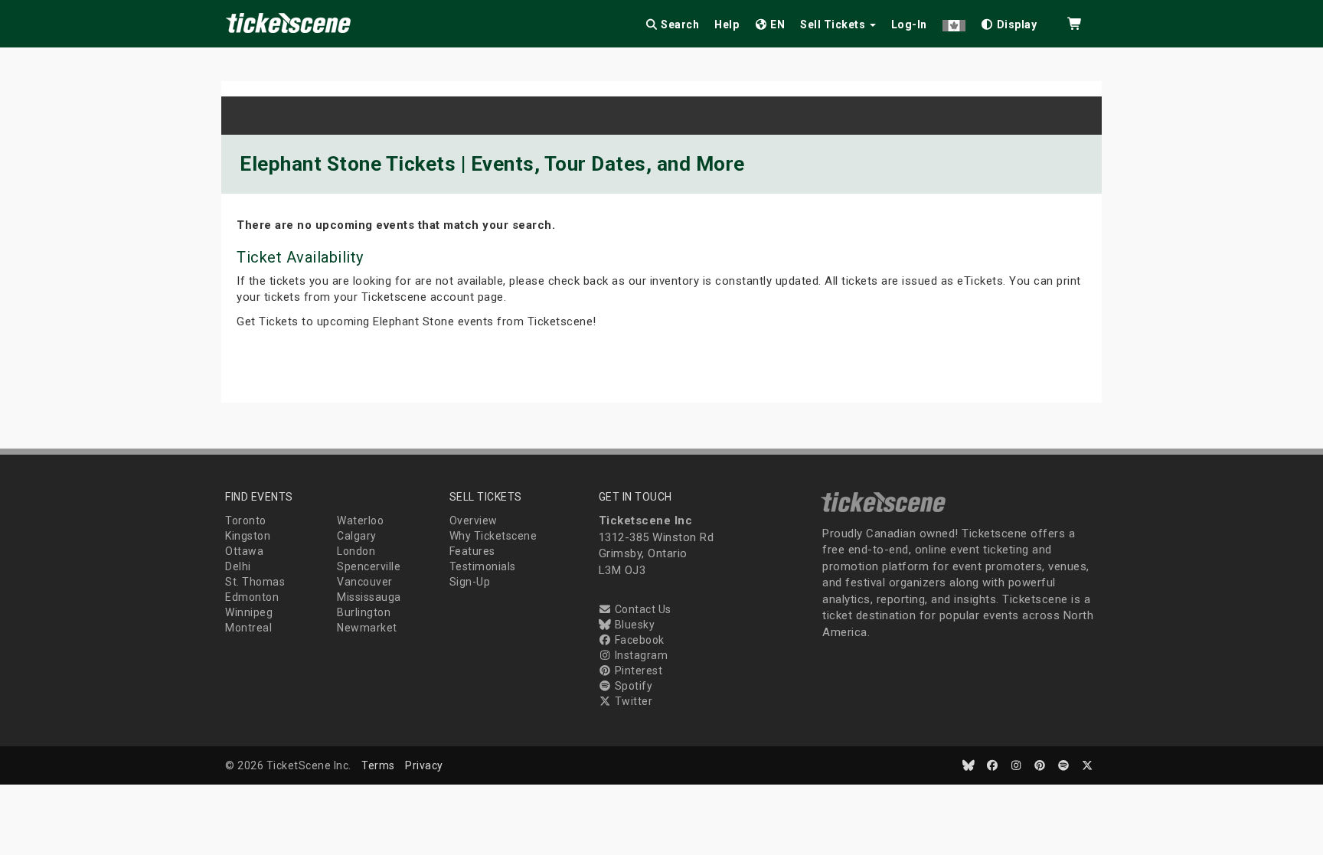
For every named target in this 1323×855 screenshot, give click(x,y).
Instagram (640, 655)
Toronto (245, 520)
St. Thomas (255, 582)
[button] (954, 21)
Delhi (238, 566)
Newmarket (367, 628)
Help (726, 24)
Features (472, 551)
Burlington (363, 612)
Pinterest (637, 670)
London (356, 551)
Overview (473, 520)
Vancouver (365, 582)
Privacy (424, 765)
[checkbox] (1009, 21)
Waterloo (360, 520)
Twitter (632, 701)
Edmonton (252, 597)
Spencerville (368, 566)
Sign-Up (470, 582)
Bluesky (633, 624)
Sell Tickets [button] (834, 24)
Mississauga (369, 597)
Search (679, 24)
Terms (378, 765)
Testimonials (482, 566)
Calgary (357, 536)
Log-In (909, 24)
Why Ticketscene (493, 536)
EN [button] (777, 24)
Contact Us (641, 609)
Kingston (247, 536)
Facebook (638, 640)
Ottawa (244, 551)
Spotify (632, 686)
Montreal (248, 628)
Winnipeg (249, 612)
